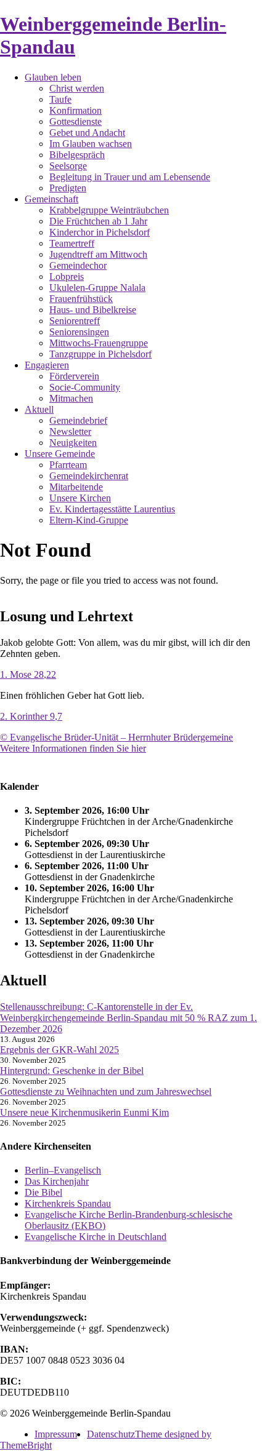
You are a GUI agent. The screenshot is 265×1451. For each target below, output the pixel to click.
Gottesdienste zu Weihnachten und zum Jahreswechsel (105, 1091)
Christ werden (76, 88)
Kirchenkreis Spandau (68, 1203)
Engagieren (47, 365)
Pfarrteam (68, 464)
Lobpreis (66, 276)
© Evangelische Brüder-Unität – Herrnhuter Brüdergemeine (116, 737)
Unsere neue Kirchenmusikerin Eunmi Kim (84, 1112)
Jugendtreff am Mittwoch (98, 254)
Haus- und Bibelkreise (92, 309)
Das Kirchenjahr (57, 1181)
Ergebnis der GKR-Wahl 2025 (59, 1049)
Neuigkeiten (73, 442)
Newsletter (70, 431)
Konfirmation (75, 110)
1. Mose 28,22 (28, 674)
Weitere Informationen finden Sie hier (73, 748)
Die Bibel (43, 1192)
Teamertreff (71, 243)
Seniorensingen (79, 332)
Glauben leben (53, 77)
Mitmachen (71, 398)
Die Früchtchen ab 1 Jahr (98, 221)
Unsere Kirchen (80, 498)
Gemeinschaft (51, 199)
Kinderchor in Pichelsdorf (99, 232)
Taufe (60, 99)
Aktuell (39, 409)
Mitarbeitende (76, 487)
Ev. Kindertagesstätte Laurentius (112, 509)
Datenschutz (111, 1434)
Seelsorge (68, 166)
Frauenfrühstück (81, 298)
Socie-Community (84, 387)
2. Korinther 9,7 (31, 716)
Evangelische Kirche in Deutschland (95, 1236)
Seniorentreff (74, 321)
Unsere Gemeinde (60, 453)
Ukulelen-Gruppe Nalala (97, 287)
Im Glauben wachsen (90, 143)
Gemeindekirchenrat (88, 476)
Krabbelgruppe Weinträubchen (109, 210)
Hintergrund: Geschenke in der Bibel (72, 1070)
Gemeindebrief (78, 420)
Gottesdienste (75, 121)
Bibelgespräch (77, 154)
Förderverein (74, 376)
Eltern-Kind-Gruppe (88, 520)
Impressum (56, 1434)
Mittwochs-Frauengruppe (98, 343)
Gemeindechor (78, 265)
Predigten (67, 188)
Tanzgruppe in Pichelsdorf (100, 354)
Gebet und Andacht (87, 132)
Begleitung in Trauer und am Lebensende (129, 177)
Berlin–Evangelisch (63, 1170)
